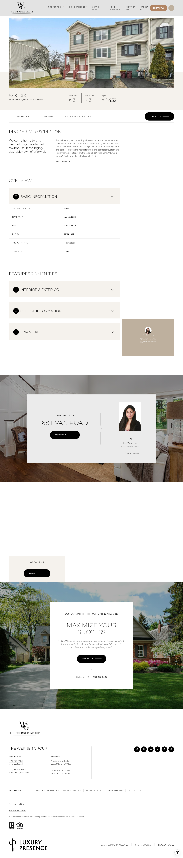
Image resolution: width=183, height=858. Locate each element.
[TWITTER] (157, 749)
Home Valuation (115, 8)
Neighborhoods (72, 790)
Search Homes (115, 790)
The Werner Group (17, 810)
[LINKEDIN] (151, 749)
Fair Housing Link (16, 804)
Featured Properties (47, 790)
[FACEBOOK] (137, 749)
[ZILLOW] (171, 749)
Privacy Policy (166, 845)
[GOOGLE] (164, 749)
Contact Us (130, 8)
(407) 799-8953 (19, 769)
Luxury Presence (119, 845)
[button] (159, 116)
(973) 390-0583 (99, 677)
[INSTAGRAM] (144, 749)
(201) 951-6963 (149, 338)
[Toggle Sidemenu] (171, 8)
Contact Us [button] (134, 790)
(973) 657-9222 (144, 8)
